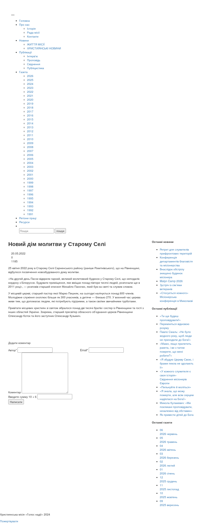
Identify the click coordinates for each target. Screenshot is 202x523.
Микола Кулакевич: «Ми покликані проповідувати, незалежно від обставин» (176, 407)
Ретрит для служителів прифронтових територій (176, 251)
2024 (30, 84)
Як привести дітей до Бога (177, 415)
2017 (30, 111)
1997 (30, 190)
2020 (30, 99)
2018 (30, 107)
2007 (30, 151)
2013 (30, 127)
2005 (30, 159)
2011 (30, 135)
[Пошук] (21, 226)
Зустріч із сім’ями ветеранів (171, 287)
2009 (30, 143)
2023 (30, 88)
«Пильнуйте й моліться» (175, 387)
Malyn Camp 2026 (171, 281)
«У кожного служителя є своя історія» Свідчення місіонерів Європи (175, 377)
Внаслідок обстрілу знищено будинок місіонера (172, 273)
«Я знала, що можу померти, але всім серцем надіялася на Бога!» (177, 395)
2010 (30, 139)
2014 (30, 123)
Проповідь (33, 60)
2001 (30, 175)
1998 (30, 186)
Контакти (32, 36)
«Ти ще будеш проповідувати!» (170, 318)
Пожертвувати (9, 521)
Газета (23, 72)
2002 (30, 171)
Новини (24, 40)
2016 (30, 115)
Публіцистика (35, 68)
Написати (16, 402)
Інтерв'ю (32, 56)
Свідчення (33, 64)
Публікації (25, 52)
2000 (30, 178)
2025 (30, 80)
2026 (30, 76)
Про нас (24, 24)
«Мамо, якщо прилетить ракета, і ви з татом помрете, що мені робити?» (175, 349)
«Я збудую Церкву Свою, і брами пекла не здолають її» (176, 363)
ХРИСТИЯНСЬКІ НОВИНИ (44, 48)
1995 (30, 198)
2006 (30, 155)
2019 (30, 103)
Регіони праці (27, 218)
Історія (31, 28)
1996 (30, 194)
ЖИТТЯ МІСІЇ (36, 44)
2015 (30, 119)
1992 (30, 210)
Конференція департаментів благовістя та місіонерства (176, 261)
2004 (30, 163)
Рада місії (33, 32)
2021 (30, 96)
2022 (30, 92)
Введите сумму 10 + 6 (22, 397)
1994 (30, 202)
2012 (30, 131)
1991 (30, 214)
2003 (30, 167)
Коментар (14, 392)
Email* (84, 350)
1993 (30, 206)
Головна (24, 21)
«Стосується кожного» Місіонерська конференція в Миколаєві (176, 297)
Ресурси (24, 222)
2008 (30, 147)
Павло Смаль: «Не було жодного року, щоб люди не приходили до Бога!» (176, 336)
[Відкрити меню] (12, 15)
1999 (30, 182)
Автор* (12, 350)
